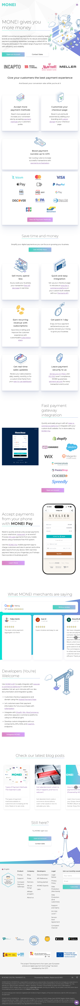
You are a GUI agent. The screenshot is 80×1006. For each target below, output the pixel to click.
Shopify (19, 712)
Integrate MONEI (13, 734)
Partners (30, 882)
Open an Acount (52, 490)
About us (30, 897)
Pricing (19, 875)
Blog (29, 875)
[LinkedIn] (72, 977)
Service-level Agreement (55, 919)
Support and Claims (55, 907)
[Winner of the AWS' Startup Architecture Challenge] (8, 879)
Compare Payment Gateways (20, 884)
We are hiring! (29, 887)
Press (29, 878)
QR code (11, 537)
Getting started (42, 882)
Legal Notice (53, 876)
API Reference (42, 878)
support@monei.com (36, 987)
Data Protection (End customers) (55, 898)
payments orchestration (40, 163)
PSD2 (63, 374)
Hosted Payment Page (27, 699)
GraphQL (30, 724)
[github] (77, 977)
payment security (56, 381)
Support (20, 878)
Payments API (62, 293)
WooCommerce (32, 712)
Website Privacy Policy (32, 989)
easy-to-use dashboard (22, 381)
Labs (38, 889)
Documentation (42, 875)
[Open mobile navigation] (77, 4)
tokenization (9, 708)
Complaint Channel (55, 927)
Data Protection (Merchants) (55, 889)
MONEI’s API (10, 684)
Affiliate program (30, 893)
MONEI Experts (42, 886)
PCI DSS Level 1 (54, 913)
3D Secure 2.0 (55, 374)
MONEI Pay (45, 431)
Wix (24, 712)
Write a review (64, 607)
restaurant (21, 534)
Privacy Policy (53, 882)
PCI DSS (52, 376)
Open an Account (13, 54)
